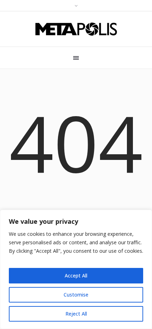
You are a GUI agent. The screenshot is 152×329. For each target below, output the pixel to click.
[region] (76, 269)
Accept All (76, 275)
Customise (76, 294)
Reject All (76, 313)
